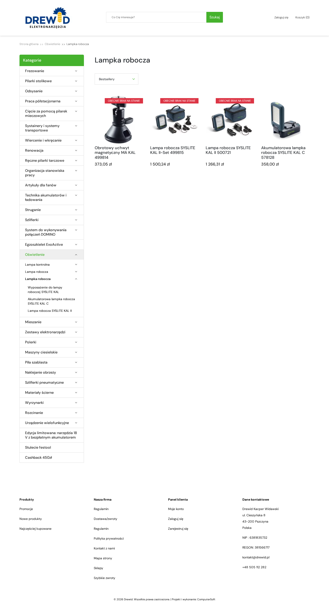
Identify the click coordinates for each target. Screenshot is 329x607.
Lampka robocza (38, 279)
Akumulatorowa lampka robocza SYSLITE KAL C (51, 301)
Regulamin (101, 509)
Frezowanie (34, 71)
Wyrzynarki (34, 402)
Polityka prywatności (109, 538)
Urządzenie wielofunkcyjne (47, 423)
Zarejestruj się (178, 529)
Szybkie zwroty (104, 578)
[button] (302, 17)
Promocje (26, 509)
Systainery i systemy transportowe (42, 128)
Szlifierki (31, 220)
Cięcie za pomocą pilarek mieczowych (46, 113)
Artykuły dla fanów (40, 185)
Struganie (33, 210)
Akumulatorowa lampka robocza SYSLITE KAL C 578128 (283, 152)
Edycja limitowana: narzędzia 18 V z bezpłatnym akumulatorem (51, 435)
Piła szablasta (36, 362)
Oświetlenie (52, 44)
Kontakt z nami (104, 548)
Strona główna (28, 44)
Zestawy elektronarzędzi (45, 332)
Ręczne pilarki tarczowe (44, 160)
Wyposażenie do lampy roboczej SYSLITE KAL (45, 289)
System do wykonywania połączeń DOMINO (45, 232)
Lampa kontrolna (37, 265)
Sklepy (98, 568)
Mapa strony (103, 558)
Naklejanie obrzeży (40, 372)
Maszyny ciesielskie (41, 352)
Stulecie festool (38, 447)
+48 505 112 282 (254, 567)
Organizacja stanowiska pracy (44, 172)
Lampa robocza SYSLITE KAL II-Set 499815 (172, 150)
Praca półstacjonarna (42, 101)
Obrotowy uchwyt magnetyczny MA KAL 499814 (115, 152)
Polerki (30, 342)
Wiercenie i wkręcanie (43, 140)
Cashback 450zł (38, 457)
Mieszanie (33, 322)
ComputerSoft (206, 599)
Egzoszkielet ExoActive (44, 244)
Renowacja (34, 150)
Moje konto (176, 509)
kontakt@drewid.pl (255, 557)
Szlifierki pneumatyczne (44, 382)
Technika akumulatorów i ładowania (45, 197)
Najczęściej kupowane (35, 529)
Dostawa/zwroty (105, 519)
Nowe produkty (30, 519)
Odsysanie (34, 91)
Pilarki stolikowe (38, 81)
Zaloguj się (175, 519)
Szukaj (214, 17)
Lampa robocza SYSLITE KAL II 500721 (228, 150)
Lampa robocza (36, 272)
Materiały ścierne (39, 392)
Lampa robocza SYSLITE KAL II (50, 311)
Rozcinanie (34, 413)
